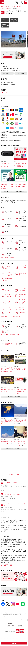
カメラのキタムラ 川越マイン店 (11, 482)
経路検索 (14, 643)
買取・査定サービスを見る (8, 257)
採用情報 (14, 626)
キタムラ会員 (21, 1)
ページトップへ (23, 619)
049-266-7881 (4, 92)
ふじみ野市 (8, 8)
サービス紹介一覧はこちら (14, 396)
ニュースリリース (19, 624)
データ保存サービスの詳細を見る (10, 335)
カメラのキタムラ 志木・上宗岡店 (12, 494)
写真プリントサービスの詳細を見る (10, 316)
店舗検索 (16, 1)
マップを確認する (7, 73)
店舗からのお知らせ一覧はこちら (14, 448)
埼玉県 (2, 8)
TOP (2, 6)
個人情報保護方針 (8, 624)
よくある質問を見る (6, 565)
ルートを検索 (20, 73)
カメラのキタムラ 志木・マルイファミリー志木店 (15, 504)
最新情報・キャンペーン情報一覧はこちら (14, 191)
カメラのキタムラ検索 (16, 6)
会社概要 (8, 626)
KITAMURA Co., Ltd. (11, 635)
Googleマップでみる (14, 474)
